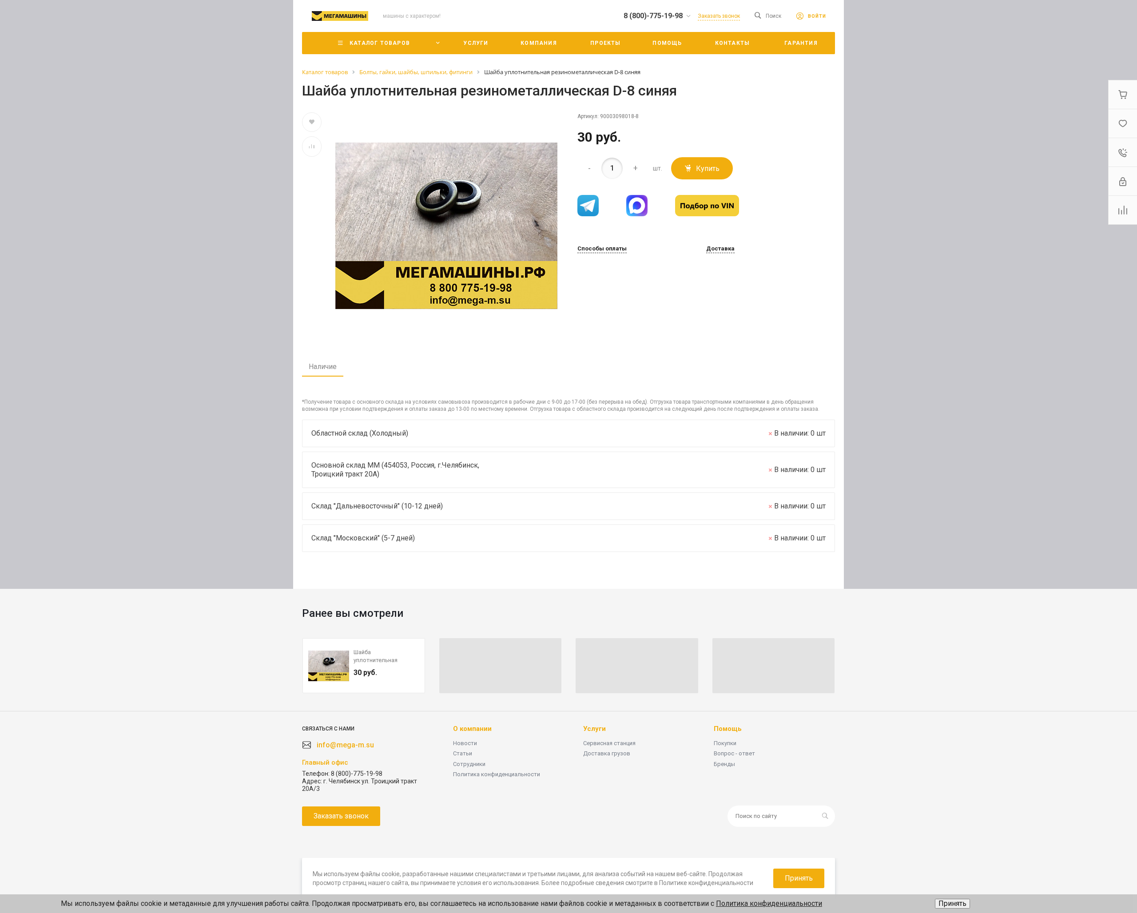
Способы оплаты (602, 249)
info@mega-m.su (345, 745)
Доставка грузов (606, 753)
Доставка (720, 249)
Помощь (728, 729)
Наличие (323, 366)
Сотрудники (469, 764)
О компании (472, 729)
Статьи (462, 753)
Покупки (725, 743)
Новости (465, 743)
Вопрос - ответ (734, 753)
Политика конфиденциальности (496, 774)
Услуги (594, 729)
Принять (952, 903)
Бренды (724, 764)
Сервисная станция (609, 743)
